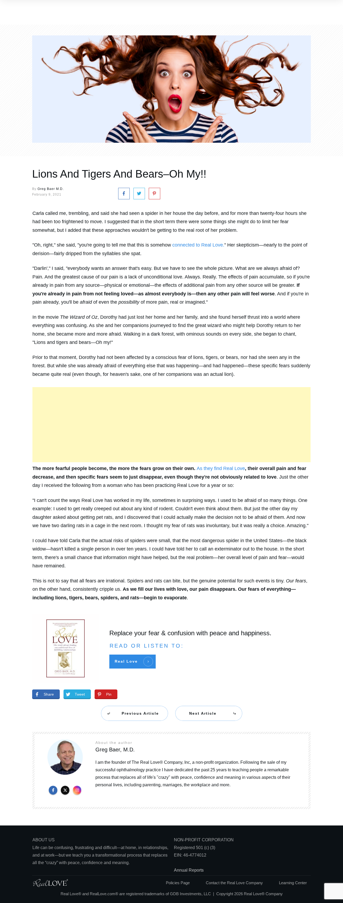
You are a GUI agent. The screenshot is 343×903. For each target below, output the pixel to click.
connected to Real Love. (198, 245)
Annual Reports (189, 870)
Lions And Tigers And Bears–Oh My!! (119, 174)
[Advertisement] (171, 424)
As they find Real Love (221, 468)
